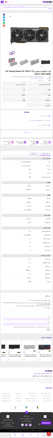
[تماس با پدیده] (45, 416)
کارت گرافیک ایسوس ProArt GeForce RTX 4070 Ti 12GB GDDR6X (14, 356)
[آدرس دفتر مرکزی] (7, 416)
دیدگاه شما (47, 308)
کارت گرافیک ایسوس (38, 7)
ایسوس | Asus (40, 80)
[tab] (45, 154)
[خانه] (38, 434)
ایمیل (48, 321)
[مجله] (30, 434)
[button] (10, 2)
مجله (30, 435)
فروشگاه (22, 435)
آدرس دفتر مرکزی (8, 420)
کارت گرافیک (46, 7)
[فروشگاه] (22, 434)
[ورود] (15, 434)
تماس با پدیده (45, 420)
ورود (15, 435)
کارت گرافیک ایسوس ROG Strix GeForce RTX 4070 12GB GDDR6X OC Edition (45, 356)
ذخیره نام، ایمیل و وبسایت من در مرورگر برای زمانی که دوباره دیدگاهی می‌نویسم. (31, 327)
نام (49, 316)
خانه (51, 7)
